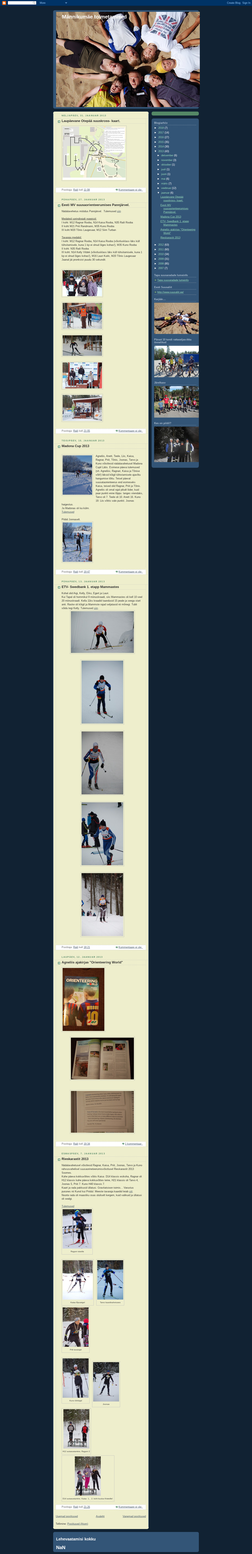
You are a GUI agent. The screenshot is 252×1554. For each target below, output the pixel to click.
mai (163, 178)
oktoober (166, 164)
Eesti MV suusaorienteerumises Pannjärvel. (96, 205)
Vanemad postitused (134, 1516)
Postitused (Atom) (77, 1524)
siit (130, 1191)
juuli (164, 169)
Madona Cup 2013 (75, 446)
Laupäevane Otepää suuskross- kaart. (91, 121)
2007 (161, 268)
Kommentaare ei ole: (131, 190)
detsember (167, 155)
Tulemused (68, 512)
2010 (161, 254)
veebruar (166, 188)
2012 (161, 244)
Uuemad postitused (67, 1516)
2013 (161, 151)
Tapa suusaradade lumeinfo (173, 280)
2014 (161, 146)
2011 (161, 249)
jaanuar (165, 192)
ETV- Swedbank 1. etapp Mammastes (90, 587)
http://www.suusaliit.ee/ (170, 292)
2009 (161, 259)
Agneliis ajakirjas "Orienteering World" (92, 962)
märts (165, 183)
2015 (161, 142)
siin (119, 211)
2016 (161, 137)
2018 (161, 128)
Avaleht (100, 1516)
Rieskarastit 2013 (75, 1159)
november (167, 160)
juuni (164, 174)
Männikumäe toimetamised (94, 17)
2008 (161, 263)
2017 (161, 132)
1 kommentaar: (134, 1144)
